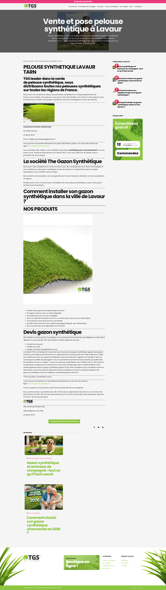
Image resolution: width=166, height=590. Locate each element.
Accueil (25, 61)
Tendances (138, 7)
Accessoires (72, 7)
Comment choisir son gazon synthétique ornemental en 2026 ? (43, 525)
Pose (131, 7)
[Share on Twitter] (98, 427)
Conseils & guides (33, 458)
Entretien (100, 7)
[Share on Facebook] (94, 427)
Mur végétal (124, 7)
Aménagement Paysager (87, 7)
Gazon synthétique (111, 7)
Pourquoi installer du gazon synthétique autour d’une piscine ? (129, 104)
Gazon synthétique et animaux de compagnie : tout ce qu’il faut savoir (43, 468)
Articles (31, 61)
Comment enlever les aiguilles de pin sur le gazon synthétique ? (129, 92)
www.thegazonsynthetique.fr (38, 146)
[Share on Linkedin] (103, 427)
